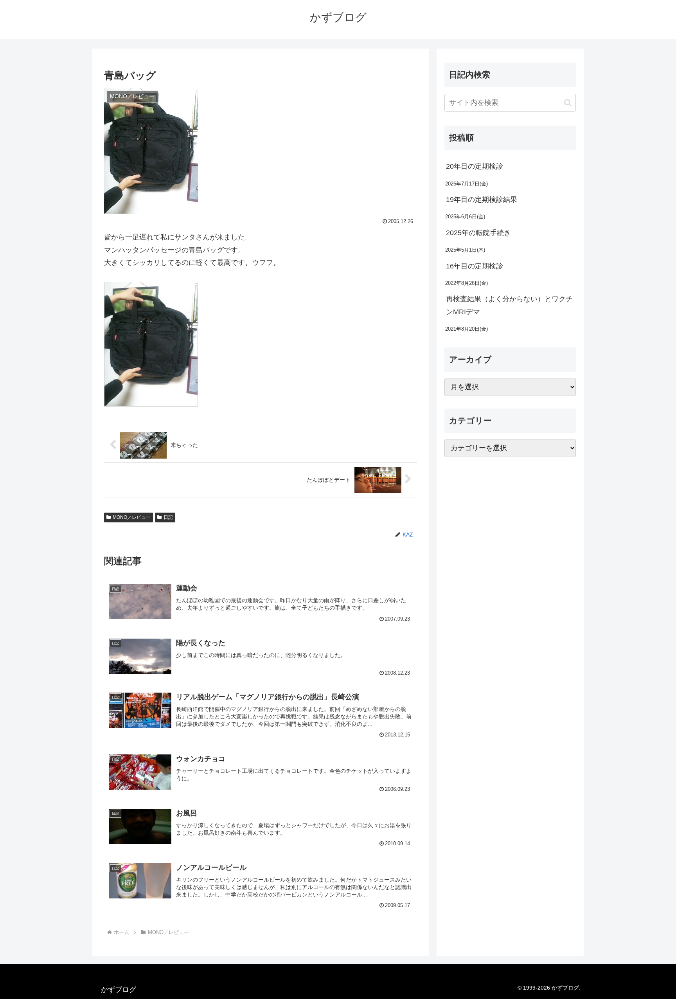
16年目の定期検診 (474, 266)
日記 (168, 517)
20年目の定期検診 (474, 166)
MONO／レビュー (132, 517)
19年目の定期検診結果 (481, 199)
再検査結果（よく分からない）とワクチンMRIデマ (509, 305)
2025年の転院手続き (478, 233)
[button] (568, 102)
